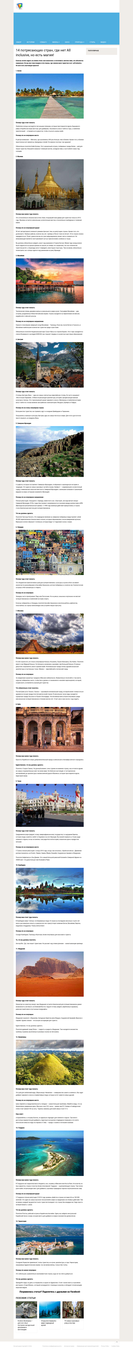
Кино (67, 42)
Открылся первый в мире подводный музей (48, 1323)
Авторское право (69, 1346)
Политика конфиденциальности (52, 1346)
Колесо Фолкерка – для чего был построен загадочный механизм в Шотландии (26, 1325)
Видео (103, 42)
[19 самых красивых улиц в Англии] (73, 1309)
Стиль (92, 42)
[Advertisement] (66, 26)
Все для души (17, 1346)
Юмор (18, 42)
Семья (42, 42)
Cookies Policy (115, 1346)
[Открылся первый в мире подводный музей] (49, 1309)
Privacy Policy (105, 1346)
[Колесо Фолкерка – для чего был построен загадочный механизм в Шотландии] (26, 1309)
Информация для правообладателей (88, 1346)
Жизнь (55, 42)
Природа (79, 42)
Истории (30, 42)
